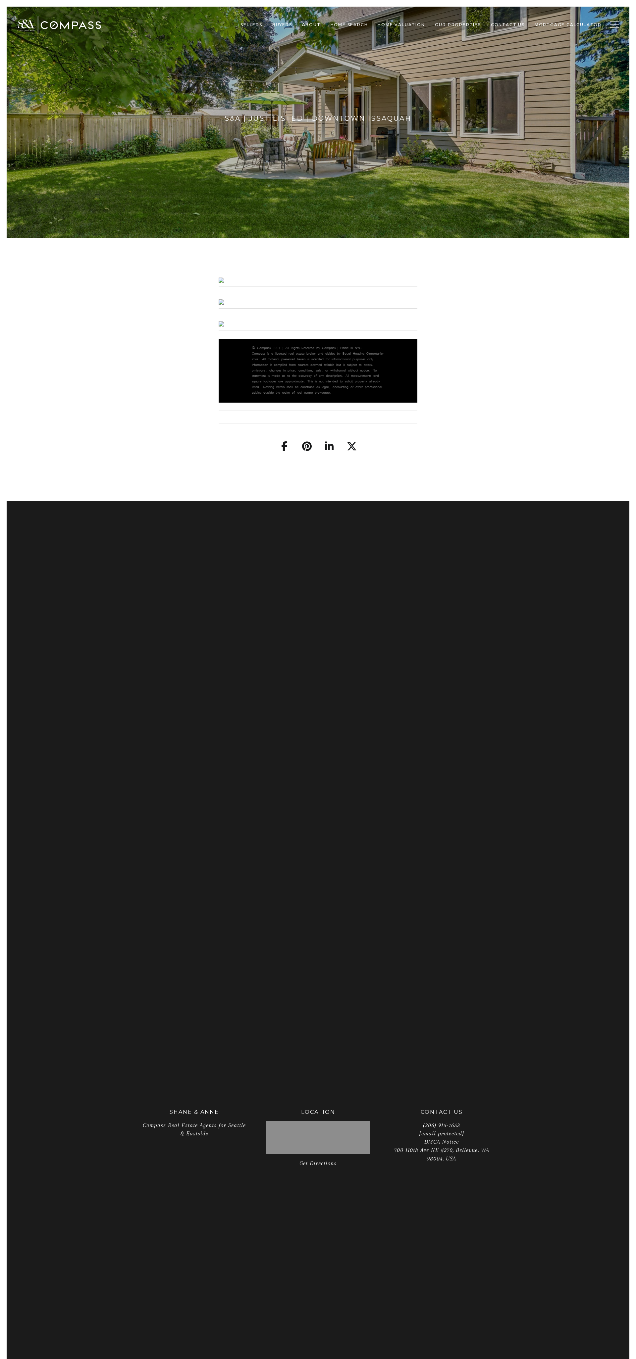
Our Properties (458, 24)
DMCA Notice (441, 1141)
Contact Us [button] (508, 24)
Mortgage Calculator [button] (568, 24)
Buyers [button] (282, 24)
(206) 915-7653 (441, 1125)
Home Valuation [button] (401, 24)
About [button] (311, 24)
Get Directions (318, 1163)
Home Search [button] (349, 24)
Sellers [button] (251, 24)
